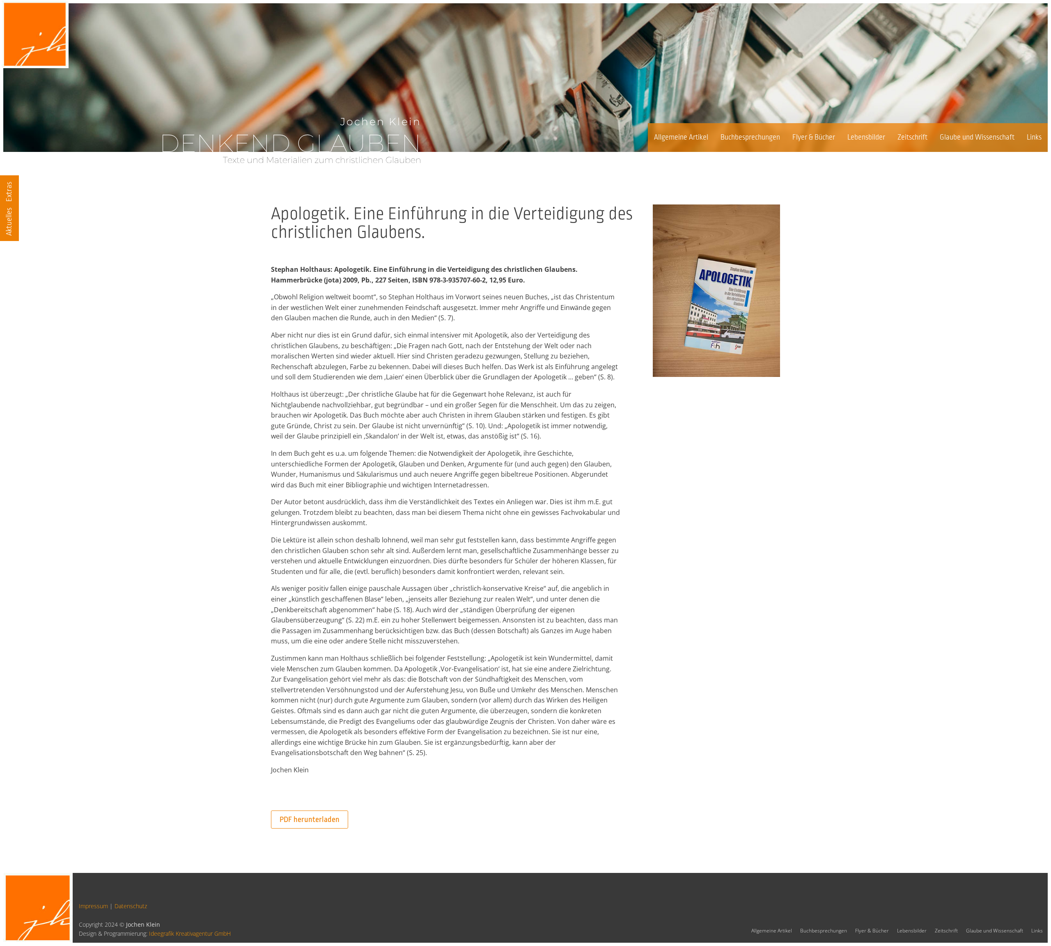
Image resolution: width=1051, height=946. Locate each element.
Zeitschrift (912, 137)
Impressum (93, 906)
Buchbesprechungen (750, 137)
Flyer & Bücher (813, 137)
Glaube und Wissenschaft (977, 137)
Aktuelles (9, 221)
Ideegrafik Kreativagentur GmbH (190, 933)
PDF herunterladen (310, 819)
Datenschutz (131, 906)
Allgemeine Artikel (681, 137)
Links (1034, 137)
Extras (9, 191)
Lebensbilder (866, 137)
